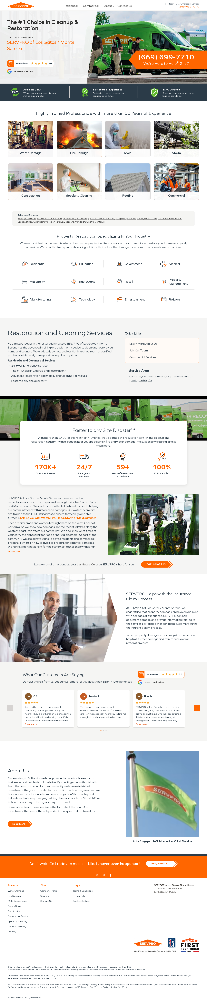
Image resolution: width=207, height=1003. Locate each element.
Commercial (91, 5)
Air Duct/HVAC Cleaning (102, 218)
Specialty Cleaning (17, 921)
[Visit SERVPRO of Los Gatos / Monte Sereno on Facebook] (110, 875)
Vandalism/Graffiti (84, 221)
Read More (18, 823)
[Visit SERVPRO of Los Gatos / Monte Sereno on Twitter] (104, 875)
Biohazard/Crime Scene (49, 218)
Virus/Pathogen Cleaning (76, 218)
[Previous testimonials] (10, 708)
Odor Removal (40, 221)
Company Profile (48, 891)
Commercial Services (142, 357)
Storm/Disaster (16, 906)
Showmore (14, 551)
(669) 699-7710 (189, 6)
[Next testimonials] (197, 708)
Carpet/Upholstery (126, 218)
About (108, 5)
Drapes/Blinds (25, 221)
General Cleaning (17, 926)
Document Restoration (170, 218)
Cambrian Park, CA (182, 376)
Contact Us (124, 5)
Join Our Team (138, 350)
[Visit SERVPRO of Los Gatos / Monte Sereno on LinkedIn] (97, 875)
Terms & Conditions (83, 891)
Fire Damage (15, 896)
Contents (99, 221)
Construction (14, 911)
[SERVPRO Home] (21, 5)
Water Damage (16, 891)
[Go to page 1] (101, 730)
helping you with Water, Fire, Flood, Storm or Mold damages (58, 518)
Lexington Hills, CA (141, 380)
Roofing (12, 931)
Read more (31, 724)
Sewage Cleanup (27, 218)
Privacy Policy (79, 896)
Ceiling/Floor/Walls (147, 218)
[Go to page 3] (106, 730)
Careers (44, 896)
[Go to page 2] (103, 730)
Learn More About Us (143, 343)
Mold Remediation (17, 901)
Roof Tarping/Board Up (62, 221)
